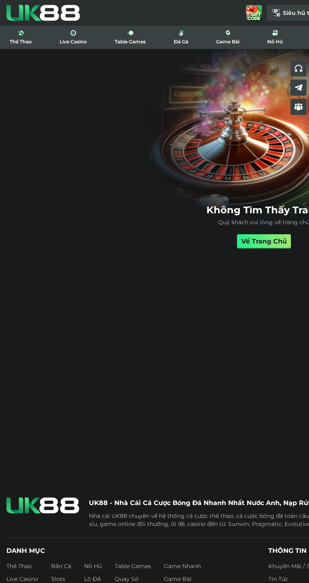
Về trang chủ (264, 241)
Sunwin (238, 524)
